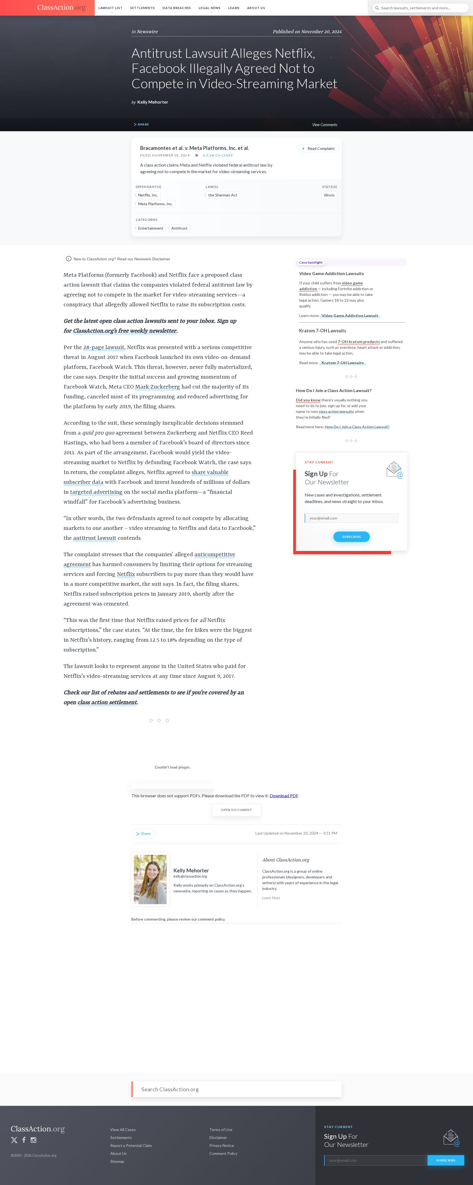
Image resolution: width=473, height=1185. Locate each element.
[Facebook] (24, 1141)
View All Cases (123, 1129)
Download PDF (284, 795)
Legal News (210, 8)
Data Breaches (177, 8)
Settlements (142, 8)
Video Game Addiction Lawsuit (350, 315)
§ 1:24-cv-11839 (218, 155)
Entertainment (150, 228)
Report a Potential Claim (131, 1145)
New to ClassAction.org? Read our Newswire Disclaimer (121, 259)
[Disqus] (236, 994)
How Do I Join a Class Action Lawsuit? (357, 426)
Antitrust (179, 228)
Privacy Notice (221, 1145)
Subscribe (351, 537)
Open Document (236, 810)
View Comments (324, 124)
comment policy (211, 919)
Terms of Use (220, 1129)
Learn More (271, 897)
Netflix (126, 574)
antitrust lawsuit (94, 538)
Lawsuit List (111, 8)
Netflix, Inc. (148, 195)
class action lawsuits (336, 411)
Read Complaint (318, 148)
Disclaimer (218, 1137)
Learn (234, 8)
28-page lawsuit (103, 347)
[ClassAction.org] (47, 8)
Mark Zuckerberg (157, 387)
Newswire (147, 32)
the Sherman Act (222, 195)
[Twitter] (14, 1141)
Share (143, 124)
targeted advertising (96, 492)
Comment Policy (223, 1153)
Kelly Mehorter (152, 101)
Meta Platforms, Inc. (155, 203)
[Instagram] (33, 1141)
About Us (256, 8)
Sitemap (117, 1161)
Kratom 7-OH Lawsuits (343, 362)
